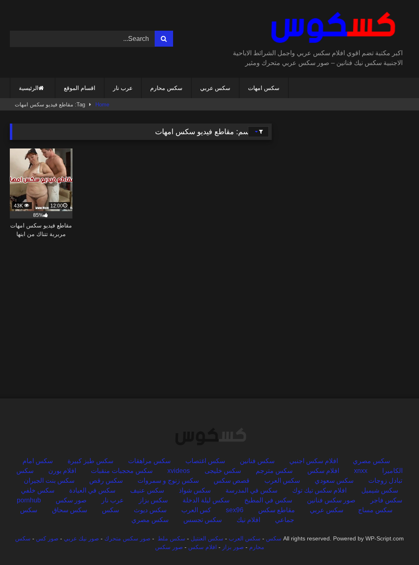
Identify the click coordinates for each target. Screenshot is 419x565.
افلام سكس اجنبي (313, 460)
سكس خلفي (37, 490)
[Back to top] (394, 541)
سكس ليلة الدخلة (206, 500)
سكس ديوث (150, 509)
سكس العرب (282, 480)
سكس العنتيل (207, 538)
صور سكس (71, 500)
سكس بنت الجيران (49, 480)
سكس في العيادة (92, 490)
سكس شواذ (195, 490)
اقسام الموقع (79, 88)
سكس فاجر (386, 500)
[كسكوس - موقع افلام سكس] (319, 27)
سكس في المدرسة (251, 490)
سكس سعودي (334, 480)
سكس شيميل (379, 490)
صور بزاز (233, 547)
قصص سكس (232, 480)
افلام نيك (248, 519)
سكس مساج (375, 509)
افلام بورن (62, 470)
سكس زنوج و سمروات (168, 480)
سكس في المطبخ (268, 500)
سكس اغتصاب (205, 460)
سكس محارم (166, 88)
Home (102, 104)
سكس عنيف (147, 490)
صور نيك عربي (81, 538)
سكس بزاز (153, 500)
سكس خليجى (223, 470)
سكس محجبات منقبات (122, 470)
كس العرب (196, 509)
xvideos (178, 470)
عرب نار (123, 88)
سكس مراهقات (149, 460)
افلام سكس (323, 470)
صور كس (47, 538)
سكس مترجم (274, 470)
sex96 (234, 509)
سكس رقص (106, 480)
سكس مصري (371, 460)
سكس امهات (263, 88)
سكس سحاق (69, 509)
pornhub (29, 500)
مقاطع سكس (276, 509)
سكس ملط (171, 538)
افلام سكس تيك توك (319, 490)
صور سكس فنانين (331, 500)
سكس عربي (215, 88)
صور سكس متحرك (127, 538)
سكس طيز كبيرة (90, 460)
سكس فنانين (257, 460)
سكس (110, 509)
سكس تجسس (202, 519)
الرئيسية (28, 88)
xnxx (360, 470)
